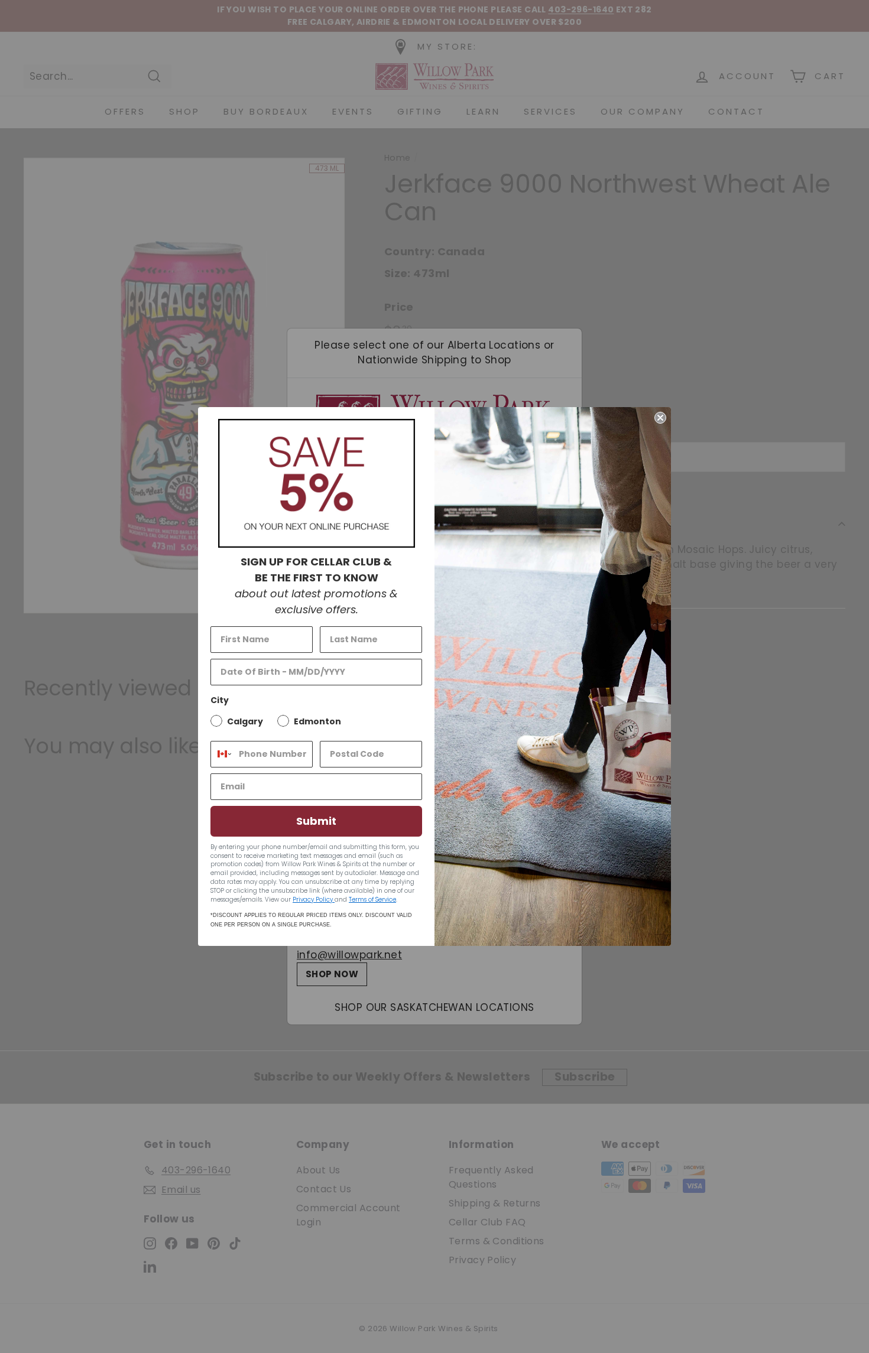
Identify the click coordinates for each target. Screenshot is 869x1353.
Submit (316, 821)
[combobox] (222, 754)
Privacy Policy (314, 899)
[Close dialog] (660, 418)
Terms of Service (372, 899)
